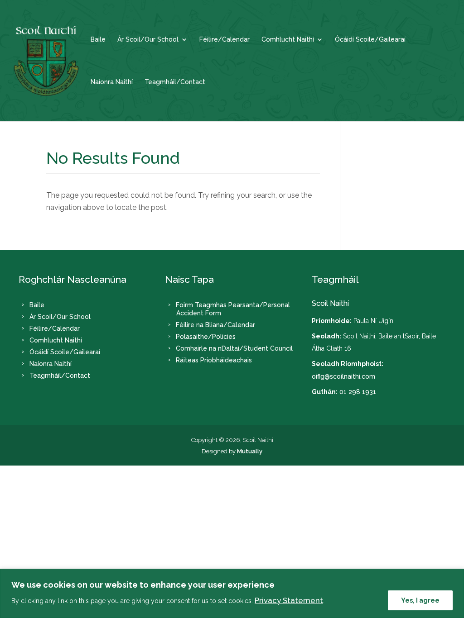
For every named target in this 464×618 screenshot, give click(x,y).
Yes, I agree (420, 600)
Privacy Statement (289, 600)
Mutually (249, 451)
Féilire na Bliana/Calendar (215, 324)
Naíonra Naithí (112, 82)
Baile (98, 39)
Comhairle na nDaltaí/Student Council (234, 348)
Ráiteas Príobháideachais (214, 360)
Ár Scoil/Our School (148, 39)
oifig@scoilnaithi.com (343, 376)
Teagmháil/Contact (175, 82)
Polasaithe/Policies (206, 336)
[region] (232, 593)
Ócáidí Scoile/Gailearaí (370, 39)
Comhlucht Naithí (287, 39)
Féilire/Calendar (224, 39)
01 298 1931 (357, 391)
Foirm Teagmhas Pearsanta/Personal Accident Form (233, 309)
